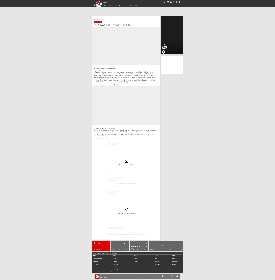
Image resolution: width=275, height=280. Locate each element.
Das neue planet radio (97, 258)
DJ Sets (114, 267)
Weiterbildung (174, 263)
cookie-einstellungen (109, 271)
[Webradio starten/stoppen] (162, 276)
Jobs (172, 260)
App (94, 266)
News (135, 257)
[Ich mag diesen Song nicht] (165, 276)
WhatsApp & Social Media (177, 257)
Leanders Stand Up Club (139, 260)
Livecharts (115, 261)
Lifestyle (120, 5)
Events (125, 5)
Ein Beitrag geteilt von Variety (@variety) (126, 183)
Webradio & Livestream (118, 257)
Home (172, 277)
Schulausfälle (157, 264)
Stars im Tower (96, 260)
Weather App (157, 257)
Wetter (174, 1)
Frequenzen (95, 264)
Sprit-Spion (157, 261)
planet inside (180, 1)
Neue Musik (115, 264)
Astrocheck (136, 258)
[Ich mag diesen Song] (159, 276)
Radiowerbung (174, 261)
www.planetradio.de (102, 253)
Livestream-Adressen (117, 263)
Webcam (177, 1)
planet (104, 5)
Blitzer (156, 260)
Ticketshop (115, 260)
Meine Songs (115, 269)
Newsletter (174, 264)
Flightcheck (157, 266)
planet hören (95, 257)
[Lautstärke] (156, 276)
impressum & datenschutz (99, 271)
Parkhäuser (157, 263)
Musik (109, 5)
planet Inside (95, 261)
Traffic (171, 1)
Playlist (168, 1)
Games (135, 261)
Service (130, 5)
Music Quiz (115, 266)
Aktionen (114, 5)
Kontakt (135, 5)
